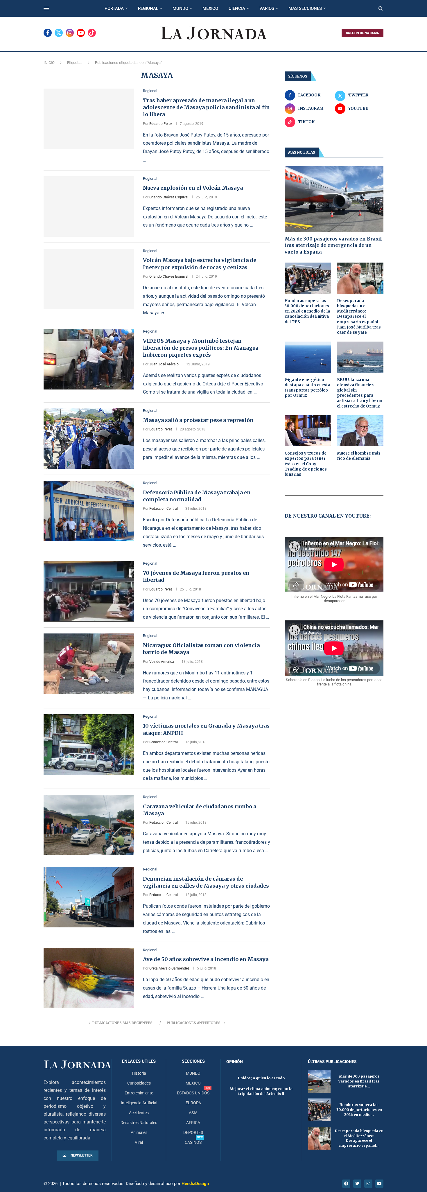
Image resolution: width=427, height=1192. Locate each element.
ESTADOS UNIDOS (193, 1093)
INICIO (49, 62)
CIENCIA (237, 8)
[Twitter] (59, 33)
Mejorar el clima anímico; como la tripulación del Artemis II (261, 1091)
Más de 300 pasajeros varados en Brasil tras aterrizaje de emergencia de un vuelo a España (333, 245)
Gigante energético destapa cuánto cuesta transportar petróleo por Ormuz (307, 387)
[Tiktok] (92, 33)
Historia (139, 1073)
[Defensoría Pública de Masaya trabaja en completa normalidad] (89, 511)
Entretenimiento (139, 1093)
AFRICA (193, 1123)
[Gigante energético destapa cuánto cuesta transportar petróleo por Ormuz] (308, 357)
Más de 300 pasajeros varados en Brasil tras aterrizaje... (359, 1081)
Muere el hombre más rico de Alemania (359, 456)
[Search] (380, 8)
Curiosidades (139, 1083)
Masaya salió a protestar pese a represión (198, 420)
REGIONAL (148, 8)
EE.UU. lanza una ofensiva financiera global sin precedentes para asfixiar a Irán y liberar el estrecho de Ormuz (360, 393)
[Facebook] (48, 33)
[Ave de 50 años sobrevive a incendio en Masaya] (89, 978)
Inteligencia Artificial (139, 1103)
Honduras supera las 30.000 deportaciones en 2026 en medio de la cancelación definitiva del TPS (307, 311)
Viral (139, 1142)
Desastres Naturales (139, 1123)
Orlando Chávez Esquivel (168, 197)
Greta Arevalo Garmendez (169, 968)
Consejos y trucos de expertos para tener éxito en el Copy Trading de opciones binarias (306, 464)
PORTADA (114, 8)
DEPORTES (193, 1132)
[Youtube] (81, 33)
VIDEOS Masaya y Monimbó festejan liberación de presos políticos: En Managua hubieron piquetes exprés (200, 348)
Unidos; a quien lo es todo (261, 1078)
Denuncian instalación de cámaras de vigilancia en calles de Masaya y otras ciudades (206, 882)
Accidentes (139, 1113)
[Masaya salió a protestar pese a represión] (89, 438)
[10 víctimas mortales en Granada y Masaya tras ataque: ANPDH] (89, 744)
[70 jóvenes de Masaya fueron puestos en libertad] (89, 591)
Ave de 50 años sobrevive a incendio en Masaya (205, 959)
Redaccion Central (163, 509)
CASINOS (193, 1142)
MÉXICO (210, 8)
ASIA (193, 1113)
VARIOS (266, 8)
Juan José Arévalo (164, 364)
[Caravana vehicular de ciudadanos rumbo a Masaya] (89, 825)
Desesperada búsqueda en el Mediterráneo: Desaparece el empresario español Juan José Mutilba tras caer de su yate (359, 316)
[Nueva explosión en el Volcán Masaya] (89, 206)
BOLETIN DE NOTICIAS (362, 33)
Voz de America (161, 662)
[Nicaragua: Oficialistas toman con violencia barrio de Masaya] (89, 663)
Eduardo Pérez (160, 124)
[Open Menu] (46, 8)
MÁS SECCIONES (305, 8)
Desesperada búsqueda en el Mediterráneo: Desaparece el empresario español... (359, 1138)
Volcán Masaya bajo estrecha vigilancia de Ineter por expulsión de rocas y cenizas (199, 263)
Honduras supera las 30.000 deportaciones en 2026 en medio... (359, 1110)
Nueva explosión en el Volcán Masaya (193, 187)
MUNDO (180, 8)
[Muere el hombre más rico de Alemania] (360, 430)
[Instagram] (70, 33)
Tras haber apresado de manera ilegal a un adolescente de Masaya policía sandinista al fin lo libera (206, 107)
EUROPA (193, 1103)
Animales (139, 1132)
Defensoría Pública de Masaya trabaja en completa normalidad (197, 496)
